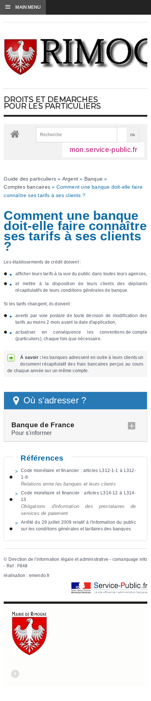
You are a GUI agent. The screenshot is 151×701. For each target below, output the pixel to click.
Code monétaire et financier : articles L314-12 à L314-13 (78, 496)
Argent (70, 179)
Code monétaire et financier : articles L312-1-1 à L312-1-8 (78, 474)
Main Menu (23, 7)
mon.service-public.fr (103, 149)
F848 (22, 566)
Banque (93, 179)
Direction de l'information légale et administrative (58, 559)
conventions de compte (123, 332)
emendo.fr (39, 575)
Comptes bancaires (27, 187)
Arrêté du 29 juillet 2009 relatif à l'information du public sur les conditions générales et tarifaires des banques (78, 525)
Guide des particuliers (30, 179)
